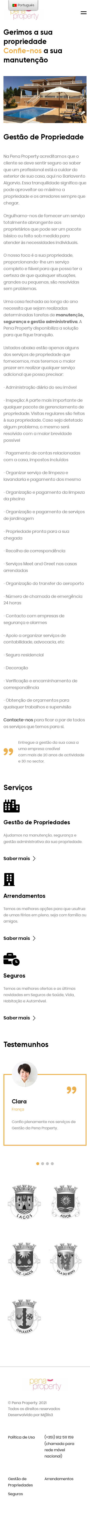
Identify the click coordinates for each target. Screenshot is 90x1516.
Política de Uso (21, 1437)
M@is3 (47, 1414)
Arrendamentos (59, 1479)
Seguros (15, 1494)
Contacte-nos (18, 720)
